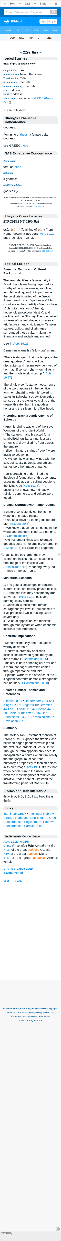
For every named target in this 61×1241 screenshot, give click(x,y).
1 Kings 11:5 (11, 548)
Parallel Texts (33, 826)
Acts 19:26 (31, 485)
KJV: (6, 853)
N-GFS (24, 841)
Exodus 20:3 (19, 523)
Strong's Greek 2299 (18, 868)
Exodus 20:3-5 (13, 701)
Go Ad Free (6, 1234)
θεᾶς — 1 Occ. (13, 880)
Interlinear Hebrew (41, 813)
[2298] (4, 562)
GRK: (7, 845)
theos (24, 134)
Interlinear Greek (14, 813)
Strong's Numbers (15, 817)
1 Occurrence (13, 872)
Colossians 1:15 (15, 567)
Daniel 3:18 (16, 713)
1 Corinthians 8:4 (15, 536)
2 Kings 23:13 (28, 705)
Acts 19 (32, 767)
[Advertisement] (30, 959)
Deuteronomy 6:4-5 (38, 701)
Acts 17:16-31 (34, 713)
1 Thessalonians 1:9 (42, 717)
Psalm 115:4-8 (27, 709)
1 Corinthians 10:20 (35, 683)
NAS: (7, 849)
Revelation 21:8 (14, 721)
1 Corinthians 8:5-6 (34, 659)
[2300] (57, 562)
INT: (6, 857)
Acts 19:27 (47, 233)
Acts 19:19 (27, 596)
